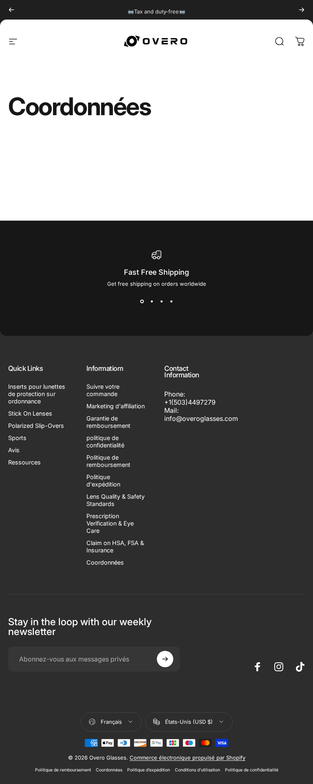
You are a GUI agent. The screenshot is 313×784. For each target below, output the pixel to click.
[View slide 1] (142, 302)
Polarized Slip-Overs (36, 425)
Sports (17, 437)
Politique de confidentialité (251, 770)
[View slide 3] (161, 302)
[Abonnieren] (165, 659)
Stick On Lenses (30, 413)
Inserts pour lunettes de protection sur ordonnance (36, 394)
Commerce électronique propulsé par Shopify (187, 757)
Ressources (24, 462)
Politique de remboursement (108, 461)
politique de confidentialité (105, 441)
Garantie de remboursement (108, 422)
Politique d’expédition (148, 770)
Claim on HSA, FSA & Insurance (115, 546)
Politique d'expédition (103, 480)
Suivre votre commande (102, 390)
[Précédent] (11, 10)
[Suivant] (302, 10)
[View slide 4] (171, 302)
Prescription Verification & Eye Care (110, 523)
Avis (14, 450)
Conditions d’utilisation (197, 770)
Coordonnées (105, 562)
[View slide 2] (151, 302)
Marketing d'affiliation (115, 406)
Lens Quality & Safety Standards (115, 500)
